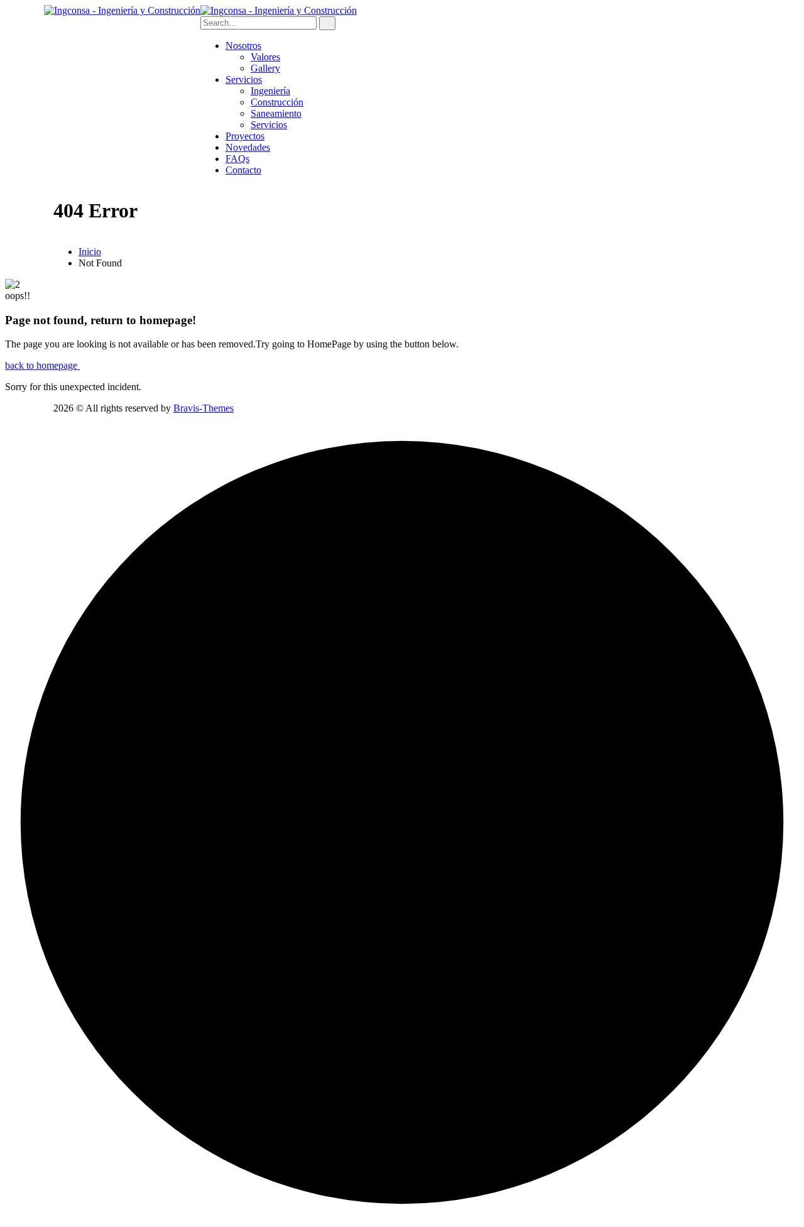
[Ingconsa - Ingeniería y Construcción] (122, 10)
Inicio (90, 251)
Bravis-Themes (203, 408)
